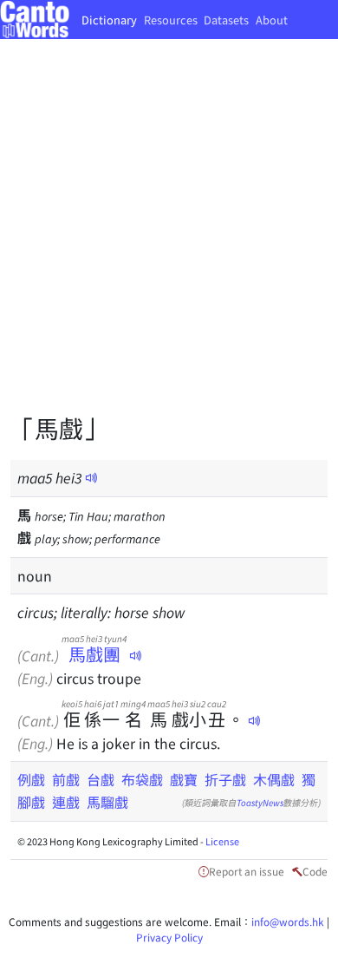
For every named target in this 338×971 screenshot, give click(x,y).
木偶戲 (274, 779)
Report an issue (246, 870)
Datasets (226, 19)
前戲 (66, 779)
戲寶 (184, 779)
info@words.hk (287, 921)
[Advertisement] (169, 238)
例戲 (31, 779)
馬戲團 (94, 653)
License (222, 841)
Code (315, 870)
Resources (171, 19)
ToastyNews (260, 802)
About (272, 19)
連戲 (66, 801)
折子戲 (225, 779)
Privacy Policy (169, 936)
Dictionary (109, 19)
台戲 (100, 779)
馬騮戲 (107, 801)
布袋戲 (142, 779)
